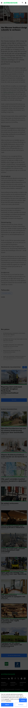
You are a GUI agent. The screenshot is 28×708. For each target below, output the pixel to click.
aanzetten (8, 701)
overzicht (7, 699)
